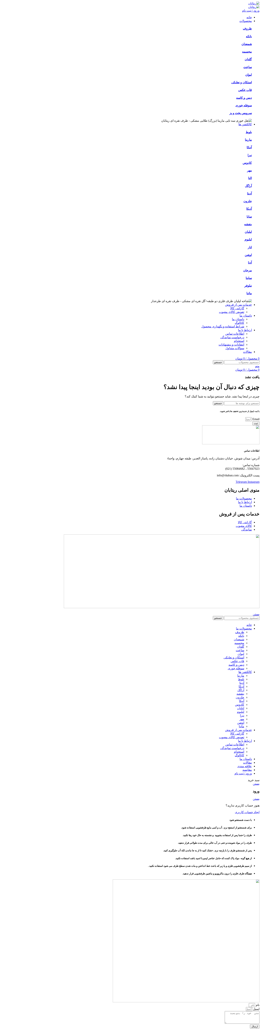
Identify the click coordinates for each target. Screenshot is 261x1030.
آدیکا (249, 208)
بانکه (249, 36)
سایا (249, 216)
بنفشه (248, 224)
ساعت (247, 67)
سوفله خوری (243, 105)
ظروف (247, 28)
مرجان (247, 270)
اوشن (248, 254)
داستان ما (238, 319)
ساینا (249, 278)
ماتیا (249, 293)
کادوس (247, 162)
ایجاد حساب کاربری (247, 812)
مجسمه (247, 51)
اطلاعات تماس (234, 333)
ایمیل (255, 1009)
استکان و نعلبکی (241, 82)
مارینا (248, 139)
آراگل (248, 185)
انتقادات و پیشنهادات (231, 344)
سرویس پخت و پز (240, 113)
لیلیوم (248, 239)
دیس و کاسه (244, 97)
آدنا (250, 262)
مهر (249, 170)
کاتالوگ (239, 322)
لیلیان (248, 231)
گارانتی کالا (237, 308)
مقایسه (247, 769)
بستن (256, 614)
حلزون (247, 201)
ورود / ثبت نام (243, 773)
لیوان (248, 74)
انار (250, 247)
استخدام (239, 341)
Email (255, 419)
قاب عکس (245, 90)
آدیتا (249, 193)
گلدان (248, 59)
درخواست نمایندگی (232, 337)
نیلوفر (248, 285)
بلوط (249, 132)
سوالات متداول (234, 348)
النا (250, 178)
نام (257, 1005)
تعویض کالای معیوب (231, 312)
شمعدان (247, 44)
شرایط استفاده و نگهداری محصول (222, 326)
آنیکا (249, 147)
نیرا (250, 155)
